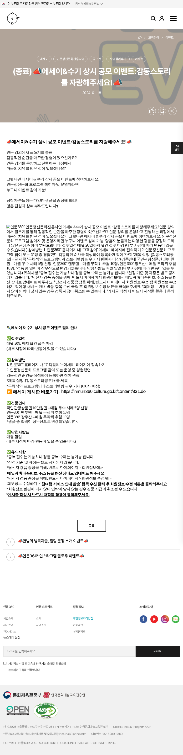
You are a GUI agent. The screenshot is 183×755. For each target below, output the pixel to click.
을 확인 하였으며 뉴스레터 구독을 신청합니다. (37, 667)
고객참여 (153, 37)
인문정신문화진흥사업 (70, 59)
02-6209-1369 (113, 734)
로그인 (161, 18)
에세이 (44, 59)
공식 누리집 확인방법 (87, 3)
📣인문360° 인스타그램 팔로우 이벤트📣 (51, 556)
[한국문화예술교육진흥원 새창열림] (64, 695)
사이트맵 (173, 18)
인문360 (13, 18)
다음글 (10, 557)
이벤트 (169, 37)
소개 (38, 618)
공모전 (97, 59)
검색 (153, 18)
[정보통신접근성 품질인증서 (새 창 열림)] (46, 710)
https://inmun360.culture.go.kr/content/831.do (103, 391)
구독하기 (157, 651)
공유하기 (172, 111)
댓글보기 (177, 147)
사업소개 (8, 618)
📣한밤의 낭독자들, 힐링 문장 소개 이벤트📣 (53, 541)
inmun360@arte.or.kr (137, 727)
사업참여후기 (118, 59)
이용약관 (78, 625)
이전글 (10, 542)
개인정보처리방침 (83, 618)
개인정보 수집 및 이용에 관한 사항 (27, 663)
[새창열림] (143, 619)
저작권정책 (79, 632)
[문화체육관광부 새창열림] (22, 695)
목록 (91, 526)
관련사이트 (9, 632)
